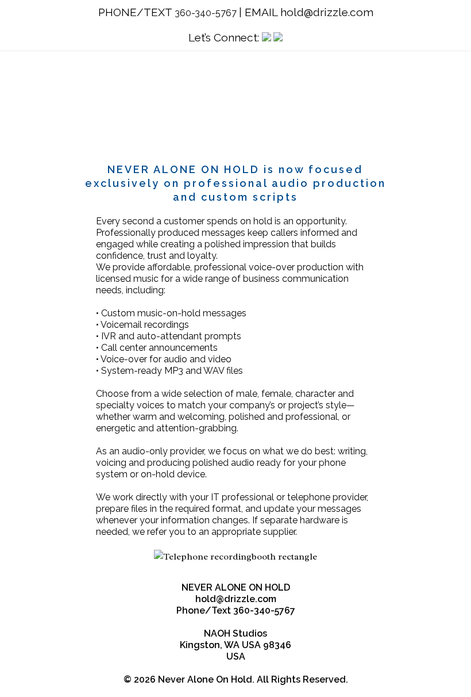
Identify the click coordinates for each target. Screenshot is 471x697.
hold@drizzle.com (326, 12)
